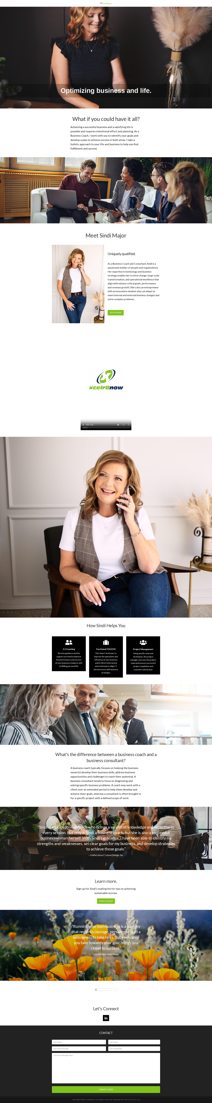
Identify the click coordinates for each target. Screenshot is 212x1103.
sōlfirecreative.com (132, 1099)
